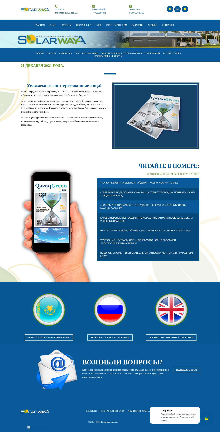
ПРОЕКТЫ (66, 25)
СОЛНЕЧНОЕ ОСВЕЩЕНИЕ (86, 53)
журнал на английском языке (171, 337)
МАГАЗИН (39, 53)
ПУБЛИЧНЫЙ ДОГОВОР (112, 411)
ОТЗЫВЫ (153, 25)
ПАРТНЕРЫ (91, 411)
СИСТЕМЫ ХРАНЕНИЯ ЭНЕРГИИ (108, 56)
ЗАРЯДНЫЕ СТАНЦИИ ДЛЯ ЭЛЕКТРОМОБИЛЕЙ (121, 53)
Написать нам (186, 369)
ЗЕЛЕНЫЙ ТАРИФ (152, 53)
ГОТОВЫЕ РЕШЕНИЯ (172, 53)
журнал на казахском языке (49, 337)
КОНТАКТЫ (168, 25)
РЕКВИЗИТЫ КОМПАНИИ (141, 411)
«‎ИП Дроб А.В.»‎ (125, 422)
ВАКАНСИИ (137, 25)
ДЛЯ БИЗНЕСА (65, 53)
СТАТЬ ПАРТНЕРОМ (116, 25)
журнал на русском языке (110, 337)
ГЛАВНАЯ (40, 25)
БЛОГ (98, 25)
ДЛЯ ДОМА (51, 53)
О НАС (52, 25)
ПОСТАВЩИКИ (83, 25)
